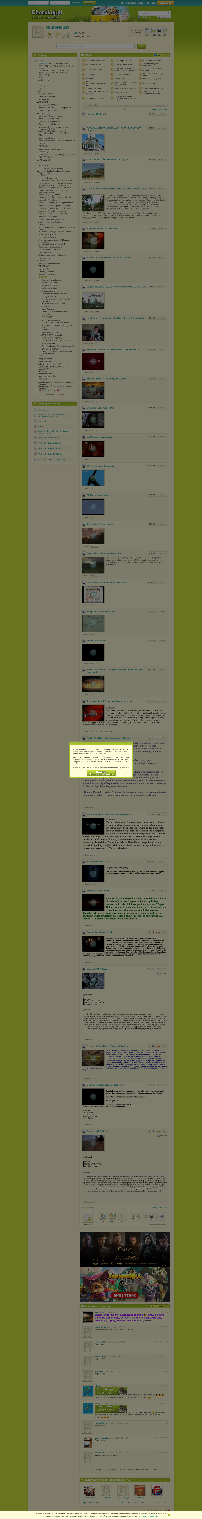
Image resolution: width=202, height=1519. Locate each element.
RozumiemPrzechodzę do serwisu (101, 773)
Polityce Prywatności (150, 1516)
